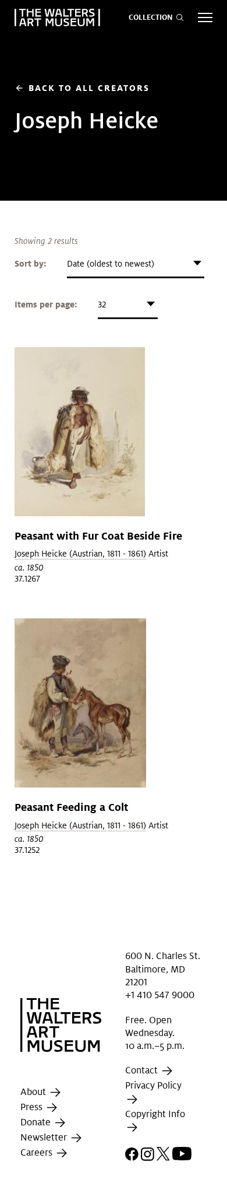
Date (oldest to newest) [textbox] (110, 263)
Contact (142, 1071)
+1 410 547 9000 (159, 995)
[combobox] (135, 263)
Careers (37, 1152)
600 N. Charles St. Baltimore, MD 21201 (162, 969)
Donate (36, 1122)
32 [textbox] (102, 304)
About (34, 1092)
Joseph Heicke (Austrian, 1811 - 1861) (80, 553)
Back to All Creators (82, 87)
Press (32, 1107)
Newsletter (44, 1137)
